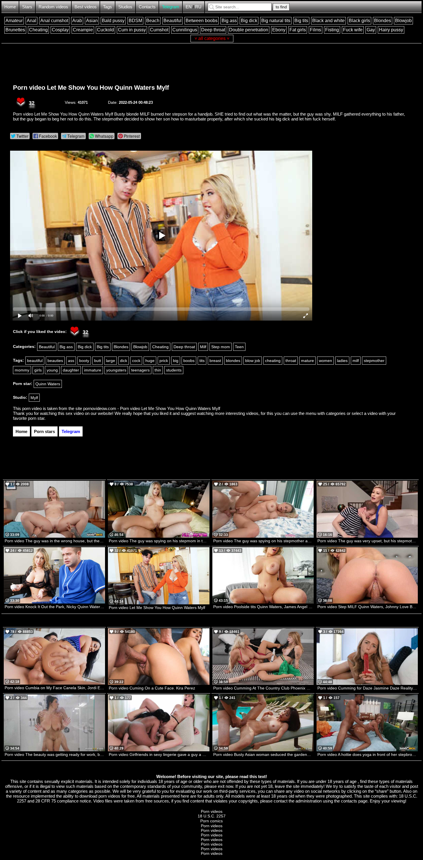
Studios (125, 6)
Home (10, 6)
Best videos (86, 6)
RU (198, 6)
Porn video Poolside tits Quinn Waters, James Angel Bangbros (263, 606)
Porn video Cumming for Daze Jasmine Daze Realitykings (367, 688)
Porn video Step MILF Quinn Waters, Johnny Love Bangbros (367, 606)
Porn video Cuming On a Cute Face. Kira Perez (152, 688)
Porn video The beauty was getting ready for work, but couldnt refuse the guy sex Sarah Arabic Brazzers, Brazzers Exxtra (55, 754)
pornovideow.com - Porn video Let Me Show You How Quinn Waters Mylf (151, 408)
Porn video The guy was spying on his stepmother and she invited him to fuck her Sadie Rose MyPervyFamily (263, 541)
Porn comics (211, 821)
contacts (349, 800)
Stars (27, 6)
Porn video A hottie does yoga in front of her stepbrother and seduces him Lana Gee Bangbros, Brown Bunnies (367, 754)
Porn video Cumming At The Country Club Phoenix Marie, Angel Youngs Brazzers (263, 688)
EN (189, 6)
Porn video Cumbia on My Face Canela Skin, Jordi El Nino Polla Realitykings (55, 687)
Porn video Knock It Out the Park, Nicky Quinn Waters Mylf (55, 606)
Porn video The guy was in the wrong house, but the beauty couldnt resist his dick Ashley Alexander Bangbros (55, 541)
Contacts (147, 6)
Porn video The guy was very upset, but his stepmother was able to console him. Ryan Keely (367, 541)
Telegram (170, 6)
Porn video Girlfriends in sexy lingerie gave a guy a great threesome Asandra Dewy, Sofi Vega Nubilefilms (159, 754)
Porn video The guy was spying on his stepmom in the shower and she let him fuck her (159, 541)
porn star (36, 418)
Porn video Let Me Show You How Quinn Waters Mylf (91, 87)
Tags (107, 6)
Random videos (53, 6)
